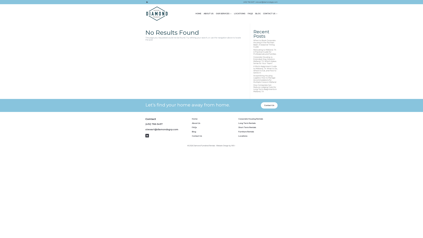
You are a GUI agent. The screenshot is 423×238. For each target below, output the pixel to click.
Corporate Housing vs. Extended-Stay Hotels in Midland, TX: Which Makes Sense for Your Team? (264, 60)
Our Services (222, 14)
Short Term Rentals (247, 127)
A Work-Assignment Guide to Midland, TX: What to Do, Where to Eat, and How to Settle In (265, 69)
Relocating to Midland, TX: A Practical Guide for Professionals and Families (264, 52)
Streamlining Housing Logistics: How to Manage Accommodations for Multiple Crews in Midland (264, 79)
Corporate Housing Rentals (250, 119)
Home (198, 14)
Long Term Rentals (247, 123)
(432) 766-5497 (249, 2)
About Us (208, 14)
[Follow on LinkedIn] (146, 2)
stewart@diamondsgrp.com (267, 2)
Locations (239, 14)
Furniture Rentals (246, 132)
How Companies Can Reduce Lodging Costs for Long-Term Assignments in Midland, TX (265, 88)
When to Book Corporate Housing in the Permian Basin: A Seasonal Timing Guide (264, 43)
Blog (258, 14)
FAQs (250, 14)
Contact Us (269, 14)
